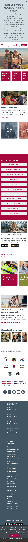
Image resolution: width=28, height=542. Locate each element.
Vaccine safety (14, 164)
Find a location (11, 454)
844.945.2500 (13, 432)
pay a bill (14, 184)
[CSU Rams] (10, 373)
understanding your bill (14, 189)
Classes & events (12, 474)
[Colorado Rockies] (6, 359)
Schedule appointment (13, 449)
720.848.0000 (13, 409)
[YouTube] (14, 392)
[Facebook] (5, 392)
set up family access (14, 179)
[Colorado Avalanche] (22, 359)
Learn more (4, 117)
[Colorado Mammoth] (6, 366)
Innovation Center (12, 503)
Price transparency (12, 463)
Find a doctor (11, 451)
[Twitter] (9, 392)
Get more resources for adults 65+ (11, 322)
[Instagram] (18, 392)
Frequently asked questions (14, 208)
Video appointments (14, 199)
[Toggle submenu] (2, 45)
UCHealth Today (7, 256)
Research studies (12, 479)
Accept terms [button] (14, 535)
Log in (24, 45)
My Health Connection (13, 447)
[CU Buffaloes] (18, 373)
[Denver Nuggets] (14, 359)
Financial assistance (14, 194)
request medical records (14, 174)
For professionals (12, 483)
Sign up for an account (14, 169)
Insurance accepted (13, 459)
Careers (9, 496)
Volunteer (10, 499)
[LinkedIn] (23, 392)
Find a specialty (11, 456)
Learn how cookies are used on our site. (14, 533)
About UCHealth (12, 494)
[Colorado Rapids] (14, 366)
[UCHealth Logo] (12, 403)
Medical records (11, 471)
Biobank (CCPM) (12, 508)
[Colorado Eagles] (22, 366)
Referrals (9, 476)
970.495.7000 (13, 416)
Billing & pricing (11, 461)
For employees (11, 481)
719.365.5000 (13, 423)
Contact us (10, 511)
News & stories (11, 486)
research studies (14, 213)
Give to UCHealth (12, 501)
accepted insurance (14, 204)
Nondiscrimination (12, 506)
